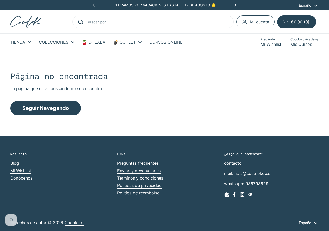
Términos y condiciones (140, 178)
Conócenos (21, 178)
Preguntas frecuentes (138, 163)
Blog (14, 163)
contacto (233, 163)
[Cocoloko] (25, 22)
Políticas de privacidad (139, 185)
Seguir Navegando (45, 108)
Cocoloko (74, 222)
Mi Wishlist (20, 170)
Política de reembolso (138, 193)
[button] (296, 21)
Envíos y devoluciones (139, 170)
